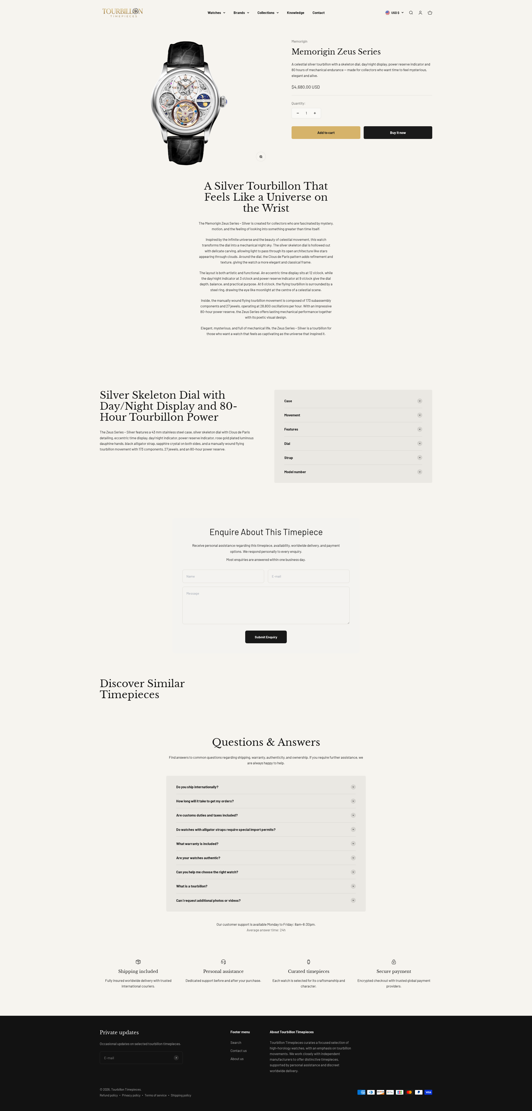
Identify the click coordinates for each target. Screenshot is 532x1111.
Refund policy (109, 1095)
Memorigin (299, 41)
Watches (214, 12)
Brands (239, 12)
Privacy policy (131, 1095)
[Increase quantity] (315, 113)
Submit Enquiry (266, 637)
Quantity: (298, 103)
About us (237, 1059)
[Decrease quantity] (298, 113)
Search (235, 1042)
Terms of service (156, 1095)
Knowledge (295, 12)
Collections (266, 12)
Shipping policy (181, 1095)
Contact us (238, 1050)
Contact (319, 12)
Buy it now (398, 132)
